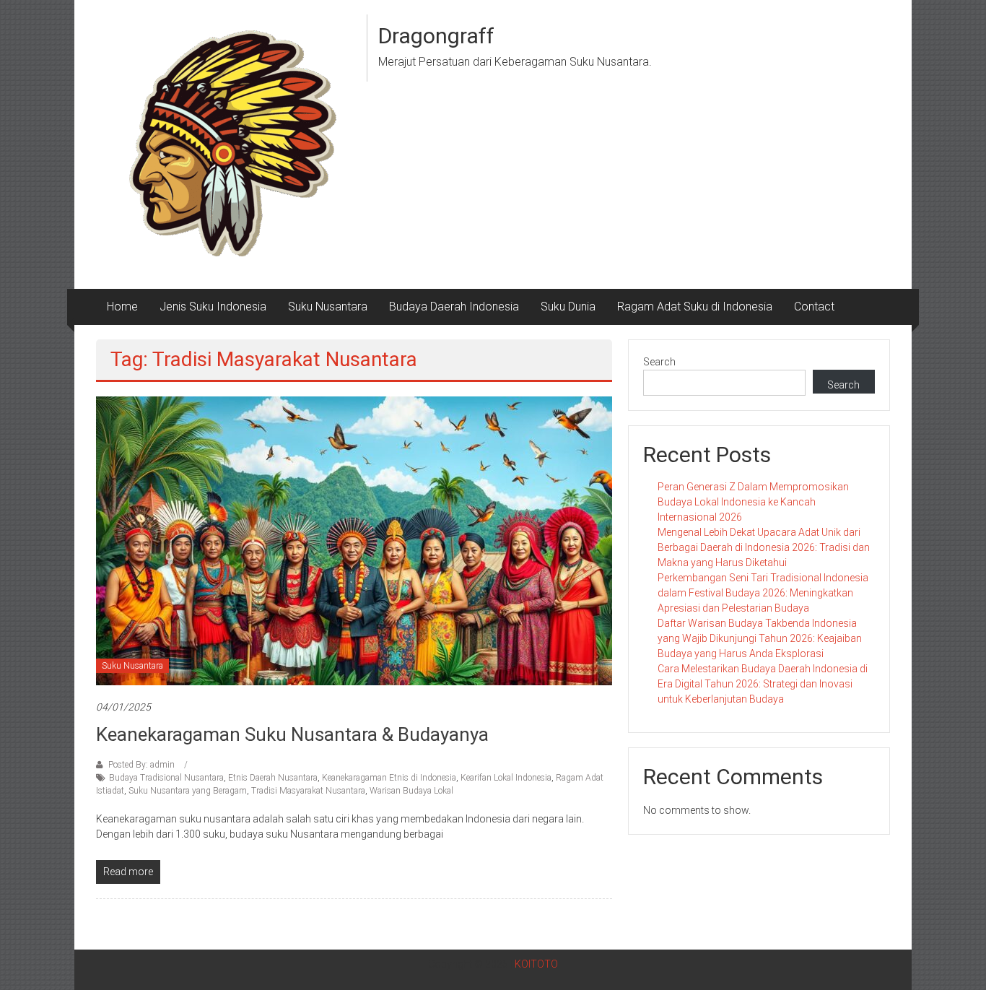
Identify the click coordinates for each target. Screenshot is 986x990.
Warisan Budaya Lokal (411, 791)
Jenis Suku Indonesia (213, 306)
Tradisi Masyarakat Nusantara (308, 791)
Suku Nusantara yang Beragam (187, 791)
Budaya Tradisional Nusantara (166, 778)
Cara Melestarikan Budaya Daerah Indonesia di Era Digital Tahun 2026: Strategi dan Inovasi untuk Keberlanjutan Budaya (763, 684)
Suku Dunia (568, 306)
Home (122, 306)
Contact (814, 306)
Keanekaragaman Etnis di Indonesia (389, 778)
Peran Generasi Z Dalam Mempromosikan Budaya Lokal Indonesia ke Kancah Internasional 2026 (753, 502)
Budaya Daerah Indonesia (454, 306)
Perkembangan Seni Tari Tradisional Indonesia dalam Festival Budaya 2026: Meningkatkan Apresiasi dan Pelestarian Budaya (763, 593)
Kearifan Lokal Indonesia (506, 778)
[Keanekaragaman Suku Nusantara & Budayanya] (354, 540)
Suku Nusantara (327, 306)
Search (659, 362)
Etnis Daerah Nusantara (273, 778)
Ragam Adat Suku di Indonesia (694, 306)
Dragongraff (436, 35)
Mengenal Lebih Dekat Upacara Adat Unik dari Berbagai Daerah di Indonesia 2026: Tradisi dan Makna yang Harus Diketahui (764, 547)
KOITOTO (536, 964)
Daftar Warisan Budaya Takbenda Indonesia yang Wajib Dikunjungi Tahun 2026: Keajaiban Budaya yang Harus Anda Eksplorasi (760, 638)
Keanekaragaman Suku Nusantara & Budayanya (292, 734)
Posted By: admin (141, 765)
